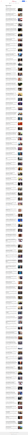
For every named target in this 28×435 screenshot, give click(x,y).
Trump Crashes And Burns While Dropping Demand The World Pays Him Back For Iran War (11, 362)
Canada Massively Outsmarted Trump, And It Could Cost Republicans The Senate (11, 34)
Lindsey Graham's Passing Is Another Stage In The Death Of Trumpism (11, 377)
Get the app (16, 433)
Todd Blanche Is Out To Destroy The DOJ (11, 98)
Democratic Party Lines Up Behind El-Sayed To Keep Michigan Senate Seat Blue (11, 183)
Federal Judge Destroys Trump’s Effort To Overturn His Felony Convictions (11, 14)
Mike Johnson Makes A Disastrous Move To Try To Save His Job (11, 44)
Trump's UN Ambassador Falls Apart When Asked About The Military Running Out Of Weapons (11, 266)
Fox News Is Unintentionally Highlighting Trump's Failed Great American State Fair (11, 421)
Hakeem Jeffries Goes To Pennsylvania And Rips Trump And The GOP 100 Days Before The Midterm (11, 261)
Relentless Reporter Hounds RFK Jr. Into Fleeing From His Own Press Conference (11, 24)
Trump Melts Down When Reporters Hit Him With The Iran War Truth (11, 302)
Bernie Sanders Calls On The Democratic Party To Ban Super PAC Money (11, 143)
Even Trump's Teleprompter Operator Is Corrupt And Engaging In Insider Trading (11, 342)
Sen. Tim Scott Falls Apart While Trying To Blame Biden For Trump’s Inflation (11, 54)
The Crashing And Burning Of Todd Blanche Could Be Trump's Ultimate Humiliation (11, 229)
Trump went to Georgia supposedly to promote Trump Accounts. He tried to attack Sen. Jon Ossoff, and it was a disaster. (11, 288)
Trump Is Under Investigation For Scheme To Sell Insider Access (11, 209)
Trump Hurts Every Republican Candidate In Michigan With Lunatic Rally (11, 250)
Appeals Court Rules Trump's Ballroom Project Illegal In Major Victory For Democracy (11, 168)
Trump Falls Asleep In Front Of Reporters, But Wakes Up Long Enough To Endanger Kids (11, 133)
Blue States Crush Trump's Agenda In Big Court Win (11, 327)
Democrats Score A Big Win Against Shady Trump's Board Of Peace (11, 406)
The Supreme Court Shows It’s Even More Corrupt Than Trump (11, 68)
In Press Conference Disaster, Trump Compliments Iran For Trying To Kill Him (10, 392)
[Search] (20, 1)
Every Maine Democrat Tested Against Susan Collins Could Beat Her (11, 387)
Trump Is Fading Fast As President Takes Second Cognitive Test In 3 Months (11, 382)
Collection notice (17, 432)
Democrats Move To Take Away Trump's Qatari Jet (11, 347)
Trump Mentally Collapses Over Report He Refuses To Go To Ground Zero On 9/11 (11, 9)
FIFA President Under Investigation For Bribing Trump (11, 255)
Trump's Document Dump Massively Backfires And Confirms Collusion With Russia (11, 332)
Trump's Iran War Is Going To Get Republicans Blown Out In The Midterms (11, 272)
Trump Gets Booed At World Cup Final (10, 316)
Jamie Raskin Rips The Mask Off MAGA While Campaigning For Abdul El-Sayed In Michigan (11, 29)
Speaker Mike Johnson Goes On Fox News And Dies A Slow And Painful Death (11, 103)
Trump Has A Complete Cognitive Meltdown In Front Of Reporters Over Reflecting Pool (11, 193)
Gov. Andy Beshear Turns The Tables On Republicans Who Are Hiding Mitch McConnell (11, 245)
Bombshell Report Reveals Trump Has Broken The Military (11, 312)
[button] (10, 3)
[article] (14, 10)
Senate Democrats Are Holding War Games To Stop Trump (11, 292)
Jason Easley (10, 16)
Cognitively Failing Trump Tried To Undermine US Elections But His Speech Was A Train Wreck (11, 337)
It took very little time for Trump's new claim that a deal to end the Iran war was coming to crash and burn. (11, 199)
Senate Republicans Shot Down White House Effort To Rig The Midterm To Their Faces (11, 234)
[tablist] (8, 7)
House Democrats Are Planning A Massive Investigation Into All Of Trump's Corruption (11, 148)
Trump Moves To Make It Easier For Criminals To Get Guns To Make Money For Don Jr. (11, 219)
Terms (15, 432)
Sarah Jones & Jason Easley (10, 31)
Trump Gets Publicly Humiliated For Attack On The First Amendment (11, 277)
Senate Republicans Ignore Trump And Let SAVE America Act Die (11, 188)
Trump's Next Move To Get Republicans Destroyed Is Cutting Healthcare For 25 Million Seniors (11, 240)
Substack (11, 434)
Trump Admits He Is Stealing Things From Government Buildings (11, 163)
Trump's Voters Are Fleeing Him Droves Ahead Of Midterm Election (11, 123)
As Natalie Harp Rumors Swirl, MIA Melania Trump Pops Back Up (11, 73)
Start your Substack (13, 433)
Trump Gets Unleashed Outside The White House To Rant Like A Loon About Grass (11, 83)
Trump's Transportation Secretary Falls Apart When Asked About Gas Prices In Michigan (11, 113)
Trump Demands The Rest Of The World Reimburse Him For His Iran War (10, 367)
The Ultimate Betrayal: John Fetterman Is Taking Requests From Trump (11, 138)
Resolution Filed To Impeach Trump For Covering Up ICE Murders (10, 39)
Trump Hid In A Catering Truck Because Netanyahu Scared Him (10, 108)
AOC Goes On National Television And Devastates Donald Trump (10, 153)
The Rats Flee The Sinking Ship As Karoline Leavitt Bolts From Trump (11, 118)
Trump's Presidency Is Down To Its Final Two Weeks (11, 158)
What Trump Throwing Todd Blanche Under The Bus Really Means (11, 224)
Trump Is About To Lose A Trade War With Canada (11, 49)
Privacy (14, 432)
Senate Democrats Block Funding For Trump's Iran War (11, 357)
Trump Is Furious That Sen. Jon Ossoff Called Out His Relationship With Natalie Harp (11, 88)
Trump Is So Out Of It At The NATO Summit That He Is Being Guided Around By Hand (11, 397)
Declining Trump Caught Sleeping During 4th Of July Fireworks (11, 416)
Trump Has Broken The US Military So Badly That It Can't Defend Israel (11, 203)
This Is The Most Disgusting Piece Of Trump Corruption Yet (11, 128)
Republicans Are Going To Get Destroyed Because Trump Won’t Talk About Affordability (11, 78)
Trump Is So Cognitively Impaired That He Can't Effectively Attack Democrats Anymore (11, 287)
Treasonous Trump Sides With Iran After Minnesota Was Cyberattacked (10, 214)
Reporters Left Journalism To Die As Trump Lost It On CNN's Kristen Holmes (11, 93)
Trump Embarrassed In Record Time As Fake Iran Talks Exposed (11, 198)
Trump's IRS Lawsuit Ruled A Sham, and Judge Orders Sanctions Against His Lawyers (11, 372)
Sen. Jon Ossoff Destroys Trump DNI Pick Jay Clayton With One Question (11, 352)
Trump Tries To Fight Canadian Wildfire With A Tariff (11, 307)
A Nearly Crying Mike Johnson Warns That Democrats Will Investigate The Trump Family (11, 19)
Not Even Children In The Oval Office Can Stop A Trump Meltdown (11, 411)
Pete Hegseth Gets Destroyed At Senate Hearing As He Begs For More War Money (11, 297)
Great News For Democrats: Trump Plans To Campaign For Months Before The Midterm (11, 63)
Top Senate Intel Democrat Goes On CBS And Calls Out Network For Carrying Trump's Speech (11, 322)
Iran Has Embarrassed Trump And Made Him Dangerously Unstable (11, 178)
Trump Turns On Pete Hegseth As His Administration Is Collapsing (10, 173)
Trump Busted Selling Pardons (9, 58)
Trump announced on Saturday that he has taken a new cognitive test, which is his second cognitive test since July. (11, 383)
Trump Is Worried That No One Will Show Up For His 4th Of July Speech (11, 426)
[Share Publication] (21, 1)
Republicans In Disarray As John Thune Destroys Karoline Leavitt (10, 282)
